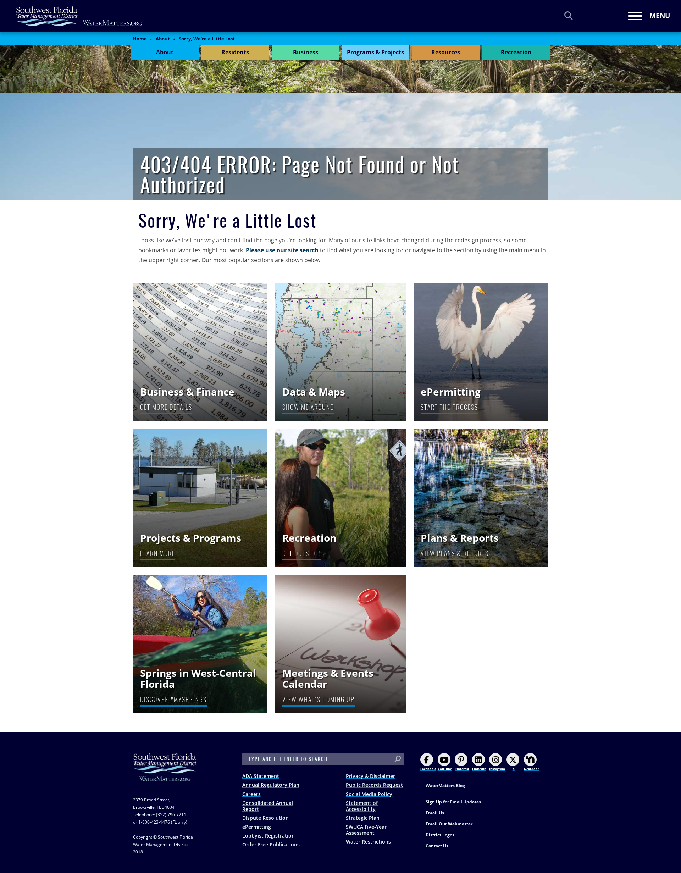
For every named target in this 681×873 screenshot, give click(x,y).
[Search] (568, 15)
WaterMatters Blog (445, 786)
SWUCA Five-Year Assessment (366, 829)
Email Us (435, 813)
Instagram (497, 769)
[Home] (79, 16)
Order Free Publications (271, 844)
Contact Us (437, 846)
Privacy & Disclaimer (370, 776)
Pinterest (462, 769)
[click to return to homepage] (165, 774)
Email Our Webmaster (449, 824)
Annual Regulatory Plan (270, 784)
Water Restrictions (368, 841)
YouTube (445, 769)
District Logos (440, 835)
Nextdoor (531, 769)
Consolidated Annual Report (267, 806)
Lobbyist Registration (268, 835)
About (163, 38)
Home (140, 38)
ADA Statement (260, 776)
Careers (251, 794)
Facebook (428, 769)
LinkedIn (479, 769)
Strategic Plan (363, 817)
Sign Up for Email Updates (453, 802)
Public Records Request (374, 784)
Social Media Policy (369, 794)
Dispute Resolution (265, 817)
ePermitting (256, 826)
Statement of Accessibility (362, 806)
